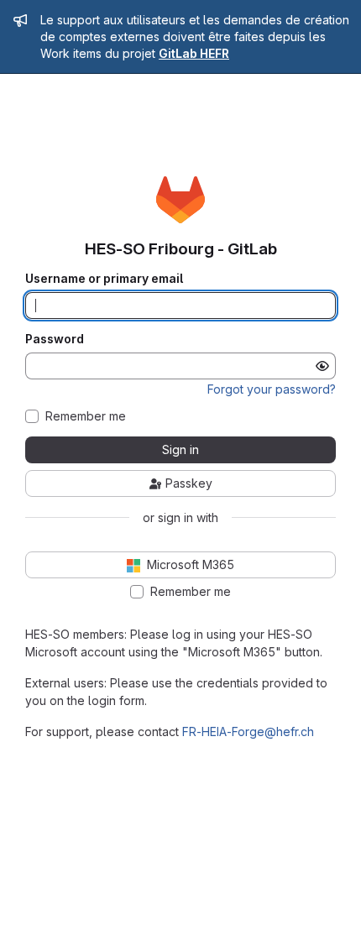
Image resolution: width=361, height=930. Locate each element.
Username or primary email (104, 278)
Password (54, 339)
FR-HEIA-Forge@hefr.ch (248, 731)
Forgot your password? (271, 389)
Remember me (85, 416)
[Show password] (322, 366)
